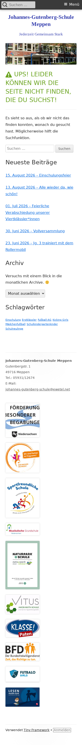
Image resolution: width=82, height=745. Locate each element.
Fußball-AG (44, 319)
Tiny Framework (36, 730)
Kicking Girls (60, 319)
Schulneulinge (14, 328)
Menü (74, 4)
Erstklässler (29, 319)
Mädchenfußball (15, 324)
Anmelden (62, 730)
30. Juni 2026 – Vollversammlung (35, 231)
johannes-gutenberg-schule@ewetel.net (37, 389)
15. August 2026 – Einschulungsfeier (38, 175)
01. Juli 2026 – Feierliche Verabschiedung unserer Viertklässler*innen (27, 212)
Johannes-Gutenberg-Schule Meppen (41, 20)
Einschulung (13, 319)
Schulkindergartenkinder (42, 324)
